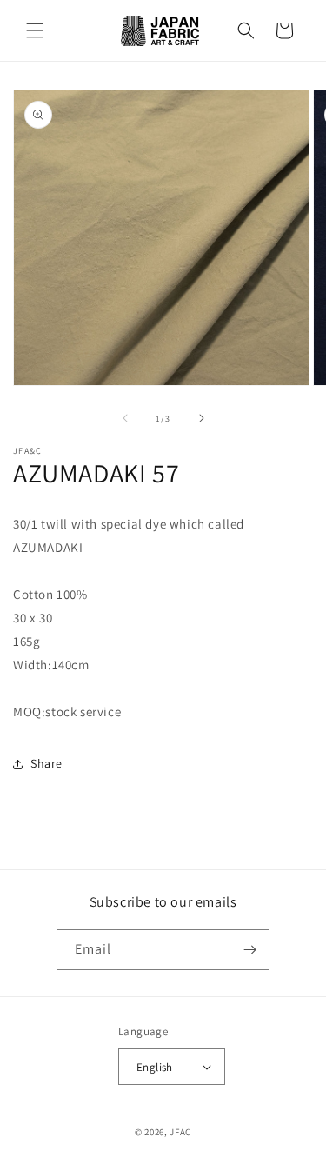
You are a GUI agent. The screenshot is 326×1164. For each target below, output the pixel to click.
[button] (35, 30)
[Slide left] (125, 418)
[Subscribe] (249, 949)
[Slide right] (202, 418)
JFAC (180, 1132)
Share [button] (46, 763)
